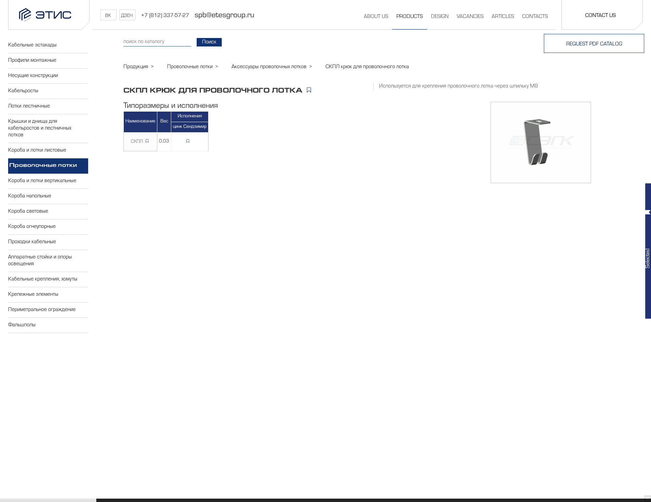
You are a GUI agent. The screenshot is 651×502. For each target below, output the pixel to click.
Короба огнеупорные (32, 227)
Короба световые (28, 211)
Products (409, 17)
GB (648, 499)
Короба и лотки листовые (37, 150)
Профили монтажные (32, 60)
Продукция (135, 67)
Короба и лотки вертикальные (42, 181)
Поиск (209, 42)
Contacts (535, 17)
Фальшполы (22, 325)
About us (376, 17)
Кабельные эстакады (32, 45)
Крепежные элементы (33, 294)
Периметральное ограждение (42, 310)
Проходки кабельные (32, 242)
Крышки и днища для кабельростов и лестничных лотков (39, 128)
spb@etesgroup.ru (224, 16)
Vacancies (470, 17)
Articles (503, 17)
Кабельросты (23, 91)
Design (440, 17)
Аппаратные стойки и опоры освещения (40, 261)
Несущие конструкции (33, 76)
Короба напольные (29, 196)
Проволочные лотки (43, 166)
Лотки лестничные (29, 106)
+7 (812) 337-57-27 (165, 16)
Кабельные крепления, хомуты (42, 279)
